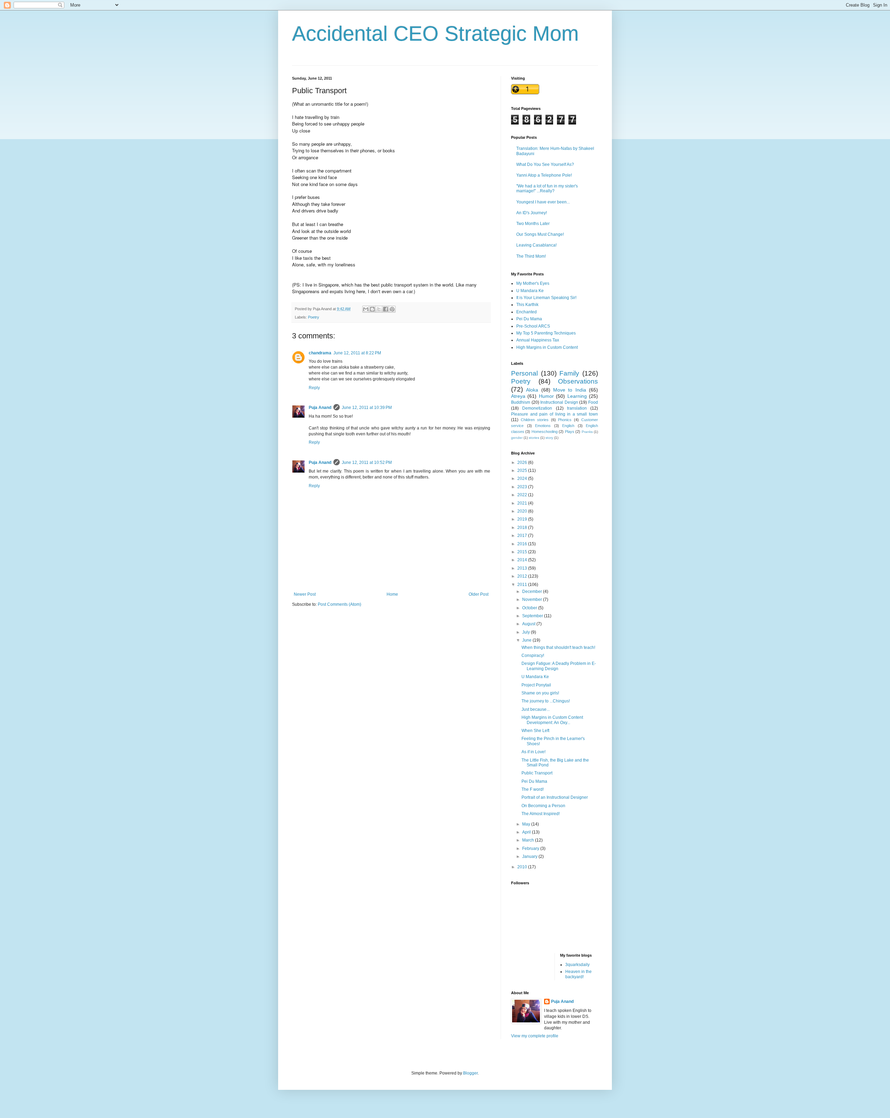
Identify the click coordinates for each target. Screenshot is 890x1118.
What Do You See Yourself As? (545, 164)
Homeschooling (545, 431)
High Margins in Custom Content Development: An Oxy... (552, 720)
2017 (522, 535)
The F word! (532, 789)
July (526, 632)
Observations (578, 381)
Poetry (313, 317)
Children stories (535, 420)
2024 (522, 478)
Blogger (470, 1073)
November (532, 599)
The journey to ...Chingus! (545, 701)
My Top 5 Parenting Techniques (546, 333)
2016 (522, 543)
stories (534, 438)
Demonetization (537, 408)
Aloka (532, 390)
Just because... (535, 709)
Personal (524, 373)
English (568, 426)
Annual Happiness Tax (537, 340)
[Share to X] (378, 309)
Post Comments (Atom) (339, 604)
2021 (522, 503)
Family (569, 373)
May (526, 824)
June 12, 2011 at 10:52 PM (367, 462)
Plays (569, 431)
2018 (522, 527)
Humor (546, 396)
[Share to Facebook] (385, 309)
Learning (577, 396)
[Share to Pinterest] (392, 309)
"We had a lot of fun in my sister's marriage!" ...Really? (547, 188)
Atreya (518, 396)
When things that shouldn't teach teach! (558, 647)
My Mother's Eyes (532, 283)
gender (517, 438)
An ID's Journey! (531, 212)
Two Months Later (533, 223)
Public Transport (536, 773)
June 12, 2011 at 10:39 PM (367, 407)
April (527, 832)
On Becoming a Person (543, 805)
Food (593, 402)
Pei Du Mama (529, 318)
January (530, 856)
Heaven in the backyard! (578, 974)
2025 (522, 470)
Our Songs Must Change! (540, 234)
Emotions (543, 426)
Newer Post (305, 594)
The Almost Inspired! (540, 813)
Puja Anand (320, 407)
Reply (314, 387)
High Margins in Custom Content (547, 347)
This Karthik (527, 304)
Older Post (478, 594)
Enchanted (526, 311)
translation (577, 408)
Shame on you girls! (540, 693)
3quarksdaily (577, 964)
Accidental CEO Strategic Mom (435, 33)
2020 (522, 511)
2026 (522, 462)
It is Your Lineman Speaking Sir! (546, 297)
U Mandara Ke (530, 290)
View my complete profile (534, 1035)
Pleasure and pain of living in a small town (554, 414)
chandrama (320, 353)
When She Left (535, 730)
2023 (522, 486)
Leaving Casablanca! (536, 245)
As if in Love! (533, 751)
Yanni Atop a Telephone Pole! (544, 175)
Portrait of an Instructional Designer (554, 797)
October (530, 607)
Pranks (587, 432)
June (527, 640)
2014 (522, 559)
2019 (522, 519)
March (528, 840)
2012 (522, 576)
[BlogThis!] (372, 309)
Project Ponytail (536, 685)
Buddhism (520, 402)
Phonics (565, 420)
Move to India (569, 390)
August (529, 623)
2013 (522, 568)
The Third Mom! (531, 256)
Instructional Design (559, 402)
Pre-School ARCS (533, 326)
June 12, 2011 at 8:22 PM (357, 353)
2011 (522, 584)
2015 (522, 551)
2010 (522, 866)
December (532, 591)
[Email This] (365, 309)
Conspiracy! (532, 655)
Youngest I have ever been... (543, 202)
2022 (522, 494)
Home (392, 594)
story (549, 438)
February (531, 848)
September (533, 615)
